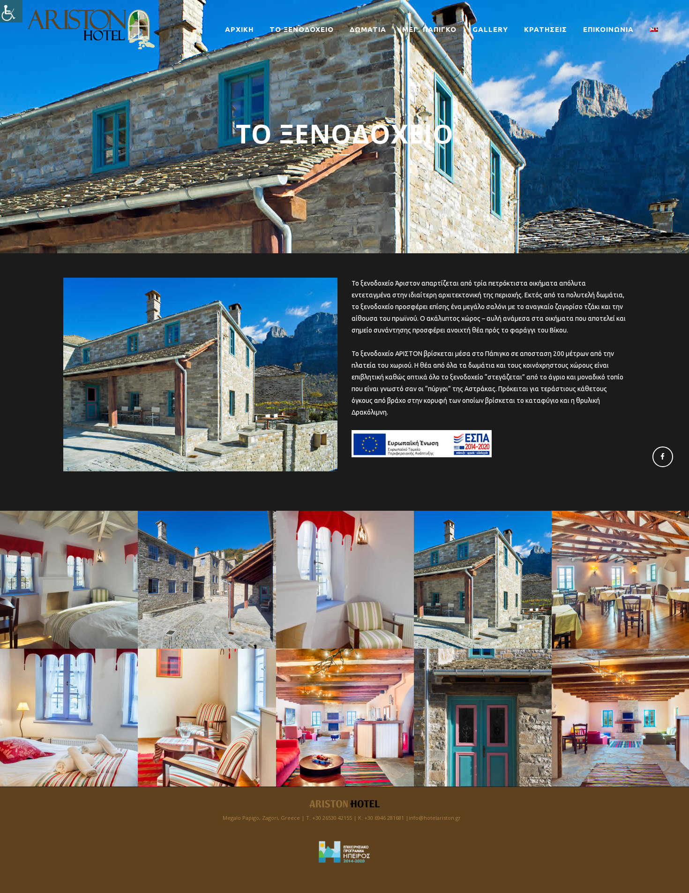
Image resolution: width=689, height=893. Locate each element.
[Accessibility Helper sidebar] (11, 11)
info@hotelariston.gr (435, 817)
